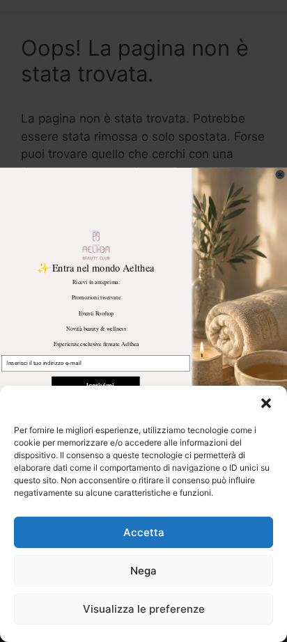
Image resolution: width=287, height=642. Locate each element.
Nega (143, 570)
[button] (266, 403)
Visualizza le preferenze (144, 609)
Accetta (143, 532)
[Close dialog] (280, 174)
